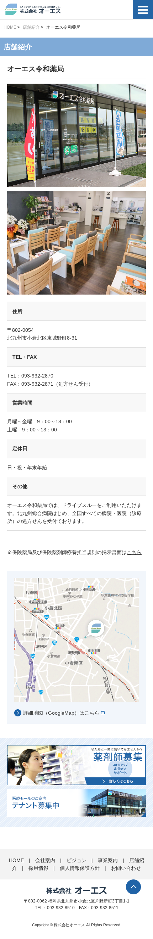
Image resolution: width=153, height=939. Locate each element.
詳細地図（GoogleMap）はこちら (61, 713)
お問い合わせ (126, 868)
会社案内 (45, 860)
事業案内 (108, 860)
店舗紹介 (31, 27)
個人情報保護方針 (80, 868)
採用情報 (38, 868)
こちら (134, 552)
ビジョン (76, 860)
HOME (10, 27)
